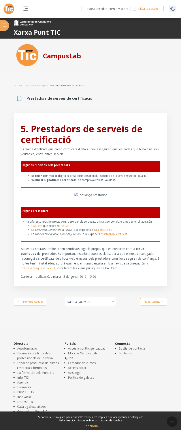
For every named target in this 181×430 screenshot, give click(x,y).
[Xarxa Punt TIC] (27, 55)
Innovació (24, 397)
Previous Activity (31, 301)
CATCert (36, 226)
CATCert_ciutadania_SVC (26, 85)
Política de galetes (81, 377)
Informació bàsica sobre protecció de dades (90, 420)
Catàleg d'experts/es (31, 406)
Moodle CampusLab (82, 353)
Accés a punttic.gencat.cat (86, 348)
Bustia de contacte (132, 348)
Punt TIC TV (25, 392)
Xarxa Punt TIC (37, 32)
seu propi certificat (115, 234)
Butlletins (125, 353)
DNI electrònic (103, 230)
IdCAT (66, 226)
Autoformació (27, 348)
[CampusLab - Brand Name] (9, 9)
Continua (90, 426)
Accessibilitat (77, 368)
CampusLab (62, 55)
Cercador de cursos (82, 363)
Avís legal (74, 372)
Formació (24, 387)
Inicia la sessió (148, 8)
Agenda (22, 382)
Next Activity (152, 301)
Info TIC (23, 377)
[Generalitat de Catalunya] (32, 22)
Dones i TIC (25, 402)
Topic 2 (44, 85)
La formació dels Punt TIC (36, 372)
